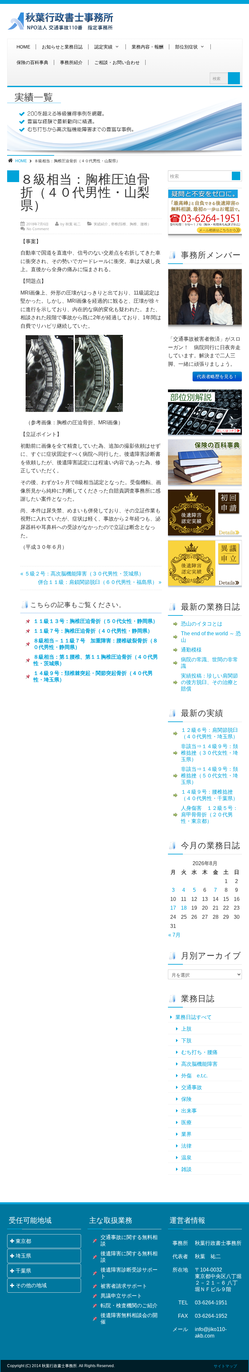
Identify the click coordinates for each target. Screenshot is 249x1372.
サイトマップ (225, 1366)
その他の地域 (31, 1285)
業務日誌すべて (193, 1017)
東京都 (23, 1241)
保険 (186, 1099)
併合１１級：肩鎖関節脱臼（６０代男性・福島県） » (99, 582)
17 (173, 908)
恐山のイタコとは (201, 624)
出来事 (189, 1111)
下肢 (186, 1040)
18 (184, 908)
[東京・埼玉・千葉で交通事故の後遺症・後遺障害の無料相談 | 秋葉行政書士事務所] (60, 21)
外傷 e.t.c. (194, 1075)
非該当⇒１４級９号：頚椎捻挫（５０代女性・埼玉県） (209, 775)
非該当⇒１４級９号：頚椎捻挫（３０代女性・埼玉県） (209, 753)
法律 (186, 1146)
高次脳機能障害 (199, 1064)
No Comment (38, 228)
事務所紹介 (71, 62)
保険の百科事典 (32, 62)
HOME (23, 46)
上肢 (186, 1029)
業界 (186, 1134)
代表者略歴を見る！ (217, 376)
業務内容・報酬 (147, 46)
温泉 (186, 1157)
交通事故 (191, 1087)
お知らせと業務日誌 (62, 46)
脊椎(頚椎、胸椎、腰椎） (131, 223)
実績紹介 (101, 223)
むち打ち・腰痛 (199, 1052)
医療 (186, 1122)
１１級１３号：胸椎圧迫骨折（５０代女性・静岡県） (95, 621)
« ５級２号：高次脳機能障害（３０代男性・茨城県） (82, 573)
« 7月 (174, 935)
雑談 (186, 1169)
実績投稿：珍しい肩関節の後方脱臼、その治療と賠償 (209, 682)
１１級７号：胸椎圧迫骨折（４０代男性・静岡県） (93, 631)
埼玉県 (23, 1256)
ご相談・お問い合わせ (117, 62)
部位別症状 (186, 46)
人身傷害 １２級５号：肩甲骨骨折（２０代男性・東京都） (209, 814)
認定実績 (103, 46)
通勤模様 (191, 650)
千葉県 (23, 1270)
